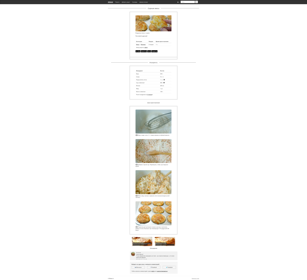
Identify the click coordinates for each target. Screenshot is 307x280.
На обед (138, 51)
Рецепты (117, 2)
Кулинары (134, 2)
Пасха (149, 51)
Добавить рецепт (126, 2)
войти (153, 271)
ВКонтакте (139, 267)
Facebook (154, 267)
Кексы (137, 44)
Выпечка (143, 44)
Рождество (154, 51)
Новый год (144, 51)
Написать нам (195, 278)
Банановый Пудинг (161, 243)
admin (146, 47)
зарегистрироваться (162, 271)
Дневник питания (144, 2)
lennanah (138, 252)
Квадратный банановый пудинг (142, 243)
